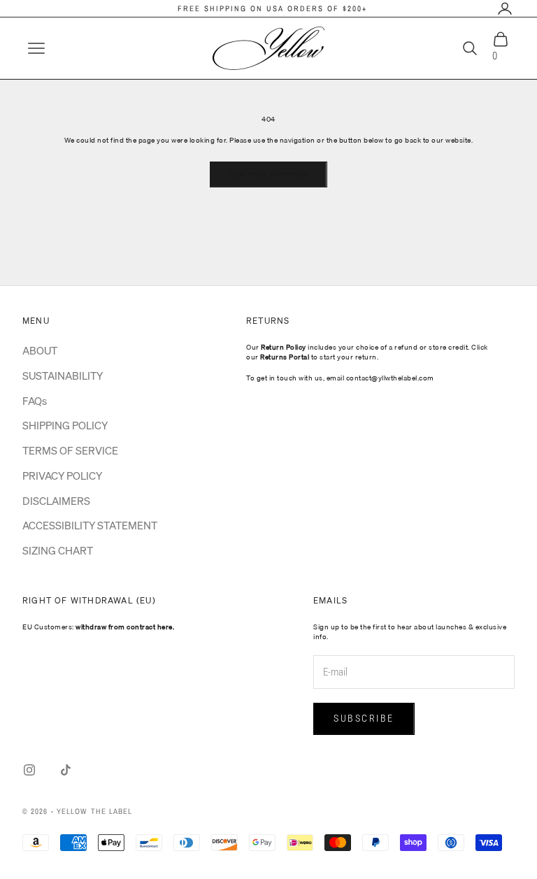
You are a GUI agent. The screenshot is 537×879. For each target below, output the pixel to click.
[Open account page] (504, 8)
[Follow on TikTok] (66, 770)
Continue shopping (268, 174)
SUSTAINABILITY (62, 375)
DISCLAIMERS (56, 500)
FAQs (34, 400)
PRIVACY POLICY (62, 475)
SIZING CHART (57, 550)
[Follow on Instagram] (29, 770)
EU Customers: (98, 626)
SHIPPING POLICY (65, 425)
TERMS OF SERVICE (70, 450)
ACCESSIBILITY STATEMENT (89, 525)
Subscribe (364, 718)
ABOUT (39, 350)
